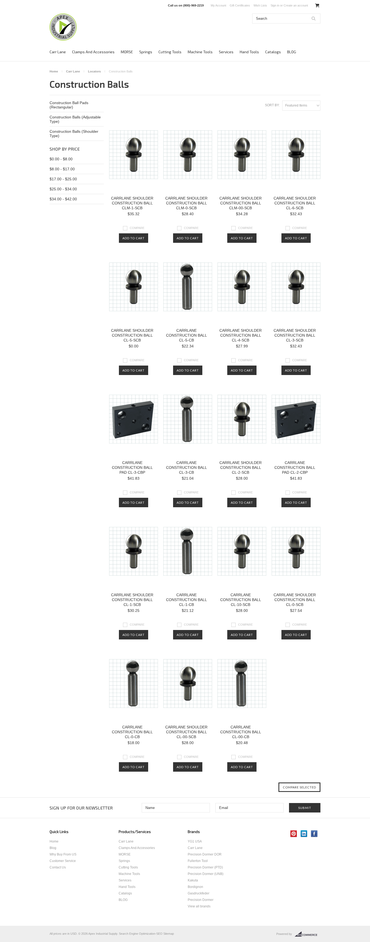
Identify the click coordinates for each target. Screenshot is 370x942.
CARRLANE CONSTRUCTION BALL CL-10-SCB (240, 600)
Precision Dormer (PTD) (205, 867)
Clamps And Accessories (93, 51)
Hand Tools (249, 51)
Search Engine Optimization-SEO (141, 933)
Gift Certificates (240, 5)
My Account (218, 5)
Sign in (275, 5)
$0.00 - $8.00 (61, 159)
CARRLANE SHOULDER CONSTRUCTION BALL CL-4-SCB (240, 335)
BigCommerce (307, 934)
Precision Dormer (200, 900)
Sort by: (272, 105)
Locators (94, 71)
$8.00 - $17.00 (62, 169)
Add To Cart (133, 238)
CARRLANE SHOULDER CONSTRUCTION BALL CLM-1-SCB (132, 203)
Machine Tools (200, 51)
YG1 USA (195, 841)
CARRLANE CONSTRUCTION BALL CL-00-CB (240, 732)
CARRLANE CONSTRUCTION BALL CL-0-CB (132, 732)
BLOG (291, 51)
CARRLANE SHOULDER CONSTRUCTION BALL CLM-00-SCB (240, 203)
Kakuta (193, 880)
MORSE (127, 51)
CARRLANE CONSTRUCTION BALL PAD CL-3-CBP (132, 467)
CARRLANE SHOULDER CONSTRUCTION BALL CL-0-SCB (295, 600)
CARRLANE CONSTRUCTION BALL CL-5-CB (186, 335)
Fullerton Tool (198, 861)
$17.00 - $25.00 (63, 179)
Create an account (296, 5)
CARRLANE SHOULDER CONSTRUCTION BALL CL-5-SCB (132, 335)
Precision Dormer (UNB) (205, 874)
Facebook (314, 833)
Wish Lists (260, 5)
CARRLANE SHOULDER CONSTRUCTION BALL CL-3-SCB (295, 335)
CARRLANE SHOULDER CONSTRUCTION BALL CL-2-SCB (240, 467)
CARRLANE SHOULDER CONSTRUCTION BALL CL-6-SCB (295, 203)
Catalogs (273, 51)
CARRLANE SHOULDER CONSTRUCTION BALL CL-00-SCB (186, 732)
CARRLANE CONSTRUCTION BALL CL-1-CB (186, 600)
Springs (145, 51)
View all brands (199, 906)
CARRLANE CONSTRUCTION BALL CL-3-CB (186, 467)
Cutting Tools (169, 51)
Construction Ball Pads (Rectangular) (69, 105)
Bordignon (195, 887)
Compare (137, 228)
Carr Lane (58, 51)
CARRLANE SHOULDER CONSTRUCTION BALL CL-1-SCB (132, 600)
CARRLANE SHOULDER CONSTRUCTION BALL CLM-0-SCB (186, 203)
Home (54, 71)
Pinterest (293, 833)
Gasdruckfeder (198, 893)
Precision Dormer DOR (205, 854)
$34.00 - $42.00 (63, 199)
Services (226, 51)
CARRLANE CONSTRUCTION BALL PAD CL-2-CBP (294, 467)
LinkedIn (304, 833)
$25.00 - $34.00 (63, 189)
